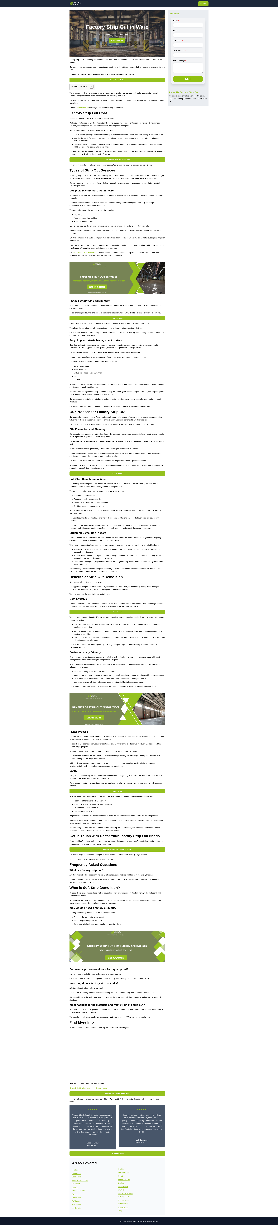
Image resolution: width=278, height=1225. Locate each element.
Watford (121, 1190)
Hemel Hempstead (125, 1193)
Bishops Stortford (78, 1191)
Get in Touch (117, 473)
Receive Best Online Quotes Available (117, 849)
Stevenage (76, 1194)
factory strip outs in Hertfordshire (85, 253)
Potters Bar (76, 1198)
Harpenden (76, 1205)
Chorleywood (123, 1207)
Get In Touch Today (117, 80)
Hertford (73, 1088)
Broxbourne (90, 1088)
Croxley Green (123, 1197)
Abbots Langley (124, 1179)
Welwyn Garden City (80, 1180)
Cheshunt (76, 1184)
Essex (98, 1088)
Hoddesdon (81, 1088)
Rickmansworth (124, 1200)
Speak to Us (117, 791)
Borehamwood (123, 1172)
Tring (120, 1211)
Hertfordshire (123, 1186)
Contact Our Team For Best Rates (117, 159)
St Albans (75, 1201)
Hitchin (121, 1169)
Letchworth (76, 1208)
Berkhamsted (123, 1204)
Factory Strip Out (82, 108)
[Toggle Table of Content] (90, 87)
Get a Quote (115, 40)
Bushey (121, 1183)
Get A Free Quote (117, 1153)
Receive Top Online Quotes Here (117, 1093)
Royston (121, 1176)
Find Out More (117, 318)
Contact (203, 4)
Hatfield (75, 1187)
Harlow (105, 1088)
